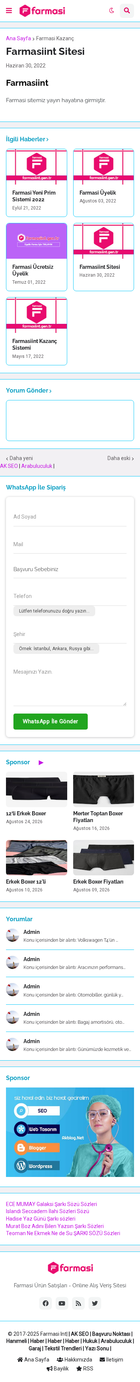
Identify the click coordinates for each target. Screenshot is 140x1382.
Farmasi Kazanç (55, 38)
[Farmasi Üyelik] (104, 167)
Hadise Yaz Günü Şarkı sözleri (40, 1219)
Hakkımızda (77, 1360)
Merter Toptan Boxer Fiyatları (98, 816)
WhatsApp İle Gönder (50, 721)
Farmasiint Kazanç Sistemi (34, 344)
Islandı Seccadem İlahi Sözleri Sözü (47, 1211)
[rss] (78, 1303)
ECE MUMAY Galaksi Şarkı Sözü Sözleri (51, 1204)
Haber (37, 1341)
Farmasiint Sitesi (100, 267)
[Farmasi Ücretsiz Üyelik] (36, 241)
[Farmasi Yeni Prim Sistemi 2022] (36, 167)
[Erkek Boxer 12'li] (36, 857)
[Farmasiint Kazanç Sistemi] (36, 315)
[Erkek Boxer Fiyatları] (103, 857)
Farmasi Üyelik (98, 193)
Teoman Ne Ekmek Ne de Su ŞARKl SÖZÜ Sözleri (63, 1233)
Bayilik (61, 1369)
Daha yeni (21, 458)
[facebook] (45, 1303)
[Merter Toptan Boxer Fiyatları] (103, 789)
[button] (9, 10)
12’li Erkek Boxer (26, 813)
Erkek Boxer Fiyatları (98, 882)
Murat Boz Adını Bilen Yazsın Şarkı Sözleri (55, 1226)
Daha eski (119, 458)
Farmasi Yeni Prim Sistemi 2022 (34, 196)
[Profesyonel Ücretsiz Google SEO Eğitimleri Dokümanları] (70, 1175)
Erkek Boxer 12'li (26, 882)
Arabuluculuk (36, 466)
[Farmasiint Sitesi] (104, 241)
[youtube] (62, 1303)
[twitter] (94, 1303)
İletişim (114, 1360)
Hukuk (90, 1341)
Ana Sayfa (18, 38)
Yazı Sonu (97, 1348)
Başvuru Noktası (111, 1334)
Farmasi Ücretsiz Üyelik (32, 270)
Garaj (35, 1348)
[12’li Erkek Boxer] (36, 789)
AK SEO (9, 466)
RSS (87, 1369)
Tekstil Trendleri (63, 1348)
